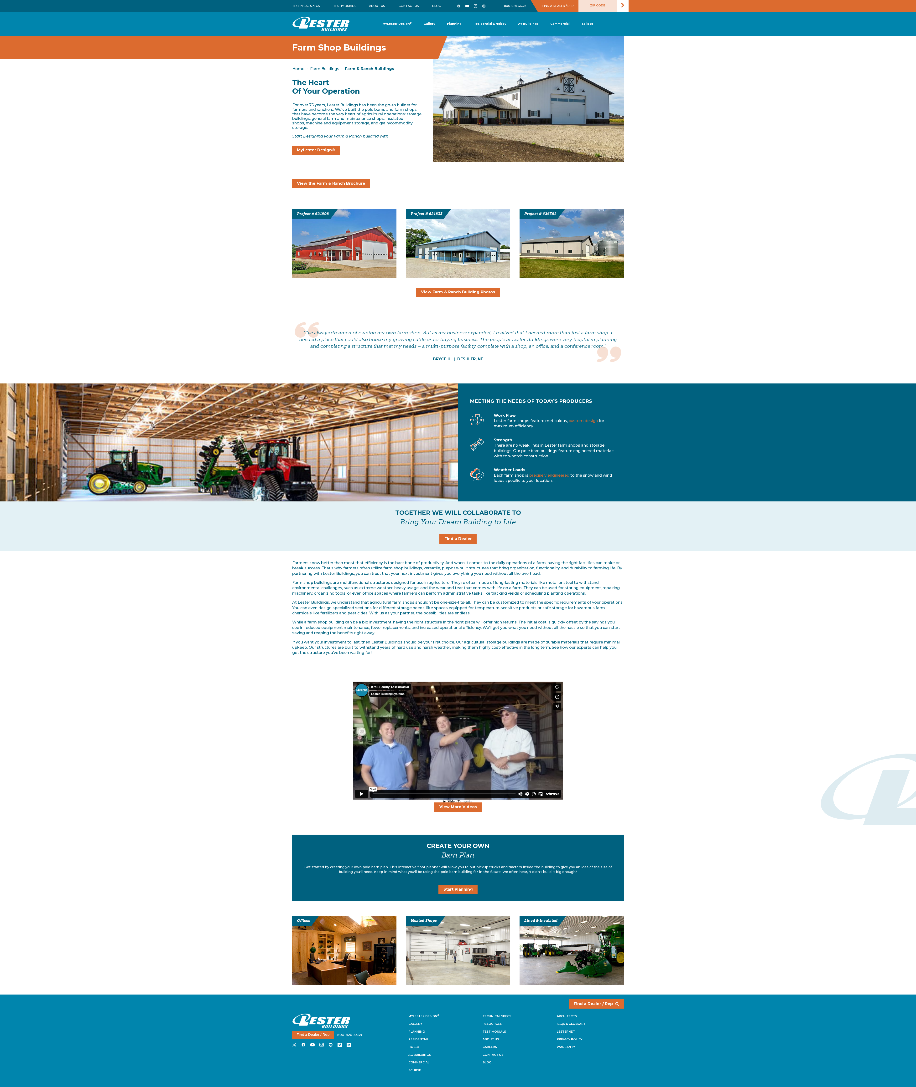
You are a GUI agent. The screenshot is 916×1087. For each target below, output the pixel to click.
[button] (454, 24)
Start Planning (458, 889)
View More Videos (458, 807)
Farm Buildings (324, 68)
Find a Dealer (458, 538)
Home (298, 68)
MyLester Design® (316, 150)
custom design (583, 420)
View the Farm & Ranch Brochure (331, 183)
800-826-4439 (515, 6)
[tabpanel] (458, 342)
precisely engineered (549, 475)
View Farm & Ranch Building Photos (458, 292)
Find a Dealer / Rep (593, 1003)
